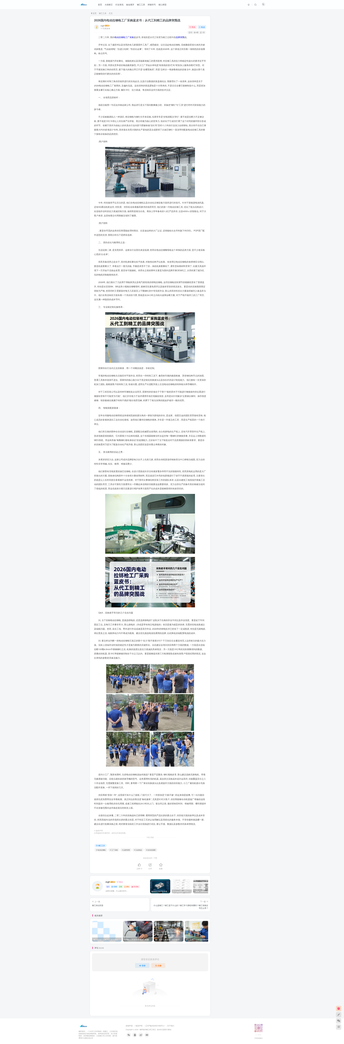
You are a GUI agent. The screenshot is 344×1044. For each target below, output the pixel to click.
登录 (144, 965)
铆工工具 (102, 13)
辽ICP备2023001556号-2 (154, 1025)
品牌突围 (180, 37)
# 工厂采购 (114, 850)
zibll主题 (162, 1029)
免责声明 (138, 1025)
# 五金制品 (138, 850)
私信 (203, 27)
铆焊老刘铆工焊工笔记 (148, 1029)
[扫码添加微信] (338, 1021)
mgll (102, 25)
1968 (115, 886)
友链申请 (129, 1025)
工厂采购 (129, 37)
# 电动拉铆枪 (101, 850)
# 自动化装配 (151, 850)
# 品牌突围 (126, 850)
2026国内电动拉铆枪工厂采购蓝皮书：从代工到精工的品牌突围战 (137, 20)
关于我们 (170, 1025)
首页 (94, 13)
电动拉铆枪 (119, 37)
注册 (159, 965)
